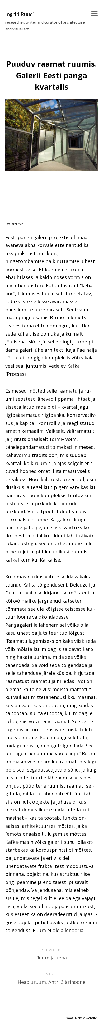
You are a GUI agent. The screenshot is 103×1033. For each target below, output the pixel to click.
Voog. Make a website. (82, 1018)
